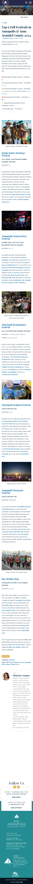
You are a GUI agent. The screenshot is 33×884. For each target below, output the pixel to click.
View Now (16, 797)
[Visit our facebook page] (14, 787)
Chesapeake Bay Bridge (22, 600)
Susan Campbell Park (8, 265)
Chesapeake (25, 534)
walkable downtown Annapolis (11, 367)
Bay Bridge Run (10, 578)
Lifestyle (12, 660)
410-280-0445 (17, 845)
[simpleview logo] (16, 882)
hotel (27, 625)
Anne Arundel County (8, 610)
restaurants (27, 369)
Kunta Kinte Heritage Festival (13, 154)
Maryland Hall (6, 277)
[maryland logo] (16, 874)
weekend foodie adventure (11, 449)
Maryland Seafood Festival (16, 404)
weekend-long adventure (10, 374)
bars (3, 267)
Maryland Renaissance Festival (14, 326)
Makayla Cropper (8, 38)
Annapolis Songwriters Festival (14, 237)
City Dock (16, 272)
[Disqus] (16, 755)
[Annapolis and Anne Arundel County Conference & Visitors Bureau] (5, 3)
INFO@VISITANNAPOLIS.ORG (16, 843)
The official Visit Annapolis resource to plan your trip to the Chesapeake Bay (20, 863)
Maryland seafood (11, 421)
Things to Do (15, 664)
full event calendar (15, 647)
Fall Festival (9, 662)
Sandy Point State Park (16, 532)
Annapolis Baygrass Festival (12, 491)
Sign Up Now (16, 808)
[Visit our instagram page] (18, 787)
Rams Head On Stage (18, 275)
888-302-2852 (20, 846)
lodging (4, 372)
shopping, (13, 372)
